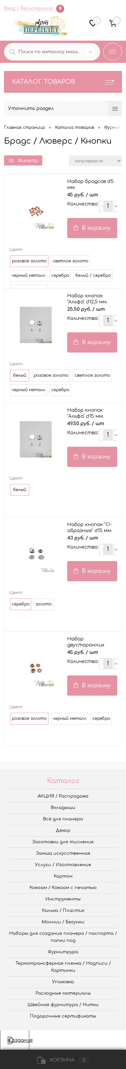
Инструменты (63, 899)
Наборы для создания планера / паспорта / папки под (63, 937)
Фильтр (28, 160)
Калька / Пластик (63, 910)
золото (44, 604)
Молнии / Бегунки (63, 922)
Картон (63, 876)
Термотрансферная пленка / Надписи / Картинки (63, 967)
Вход (9, 8)
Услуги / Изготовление (63, 864)
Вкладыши (63, 807)
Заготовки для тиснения (63, 842)
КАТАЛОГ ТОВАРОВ (43, 81)
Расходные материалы (63, 993)
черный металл (28, 275)
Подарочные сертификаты (63, 1016)
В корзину (96, 228)
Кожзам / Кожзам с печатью (63, 887)
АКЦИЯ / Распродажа (63, 796)
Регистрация (36, 8)
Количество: (82, 204)
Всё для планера (63, 819)
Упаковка (63, 982)
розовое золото (51, 375)
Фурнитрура (63, 952)
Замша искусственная (63, 853)
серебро (60, 275)
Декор (63, 830)
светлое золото (70, 261)
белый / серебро (93, 275)
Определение (60, 8)
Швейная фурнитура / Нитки (63, 1004)
